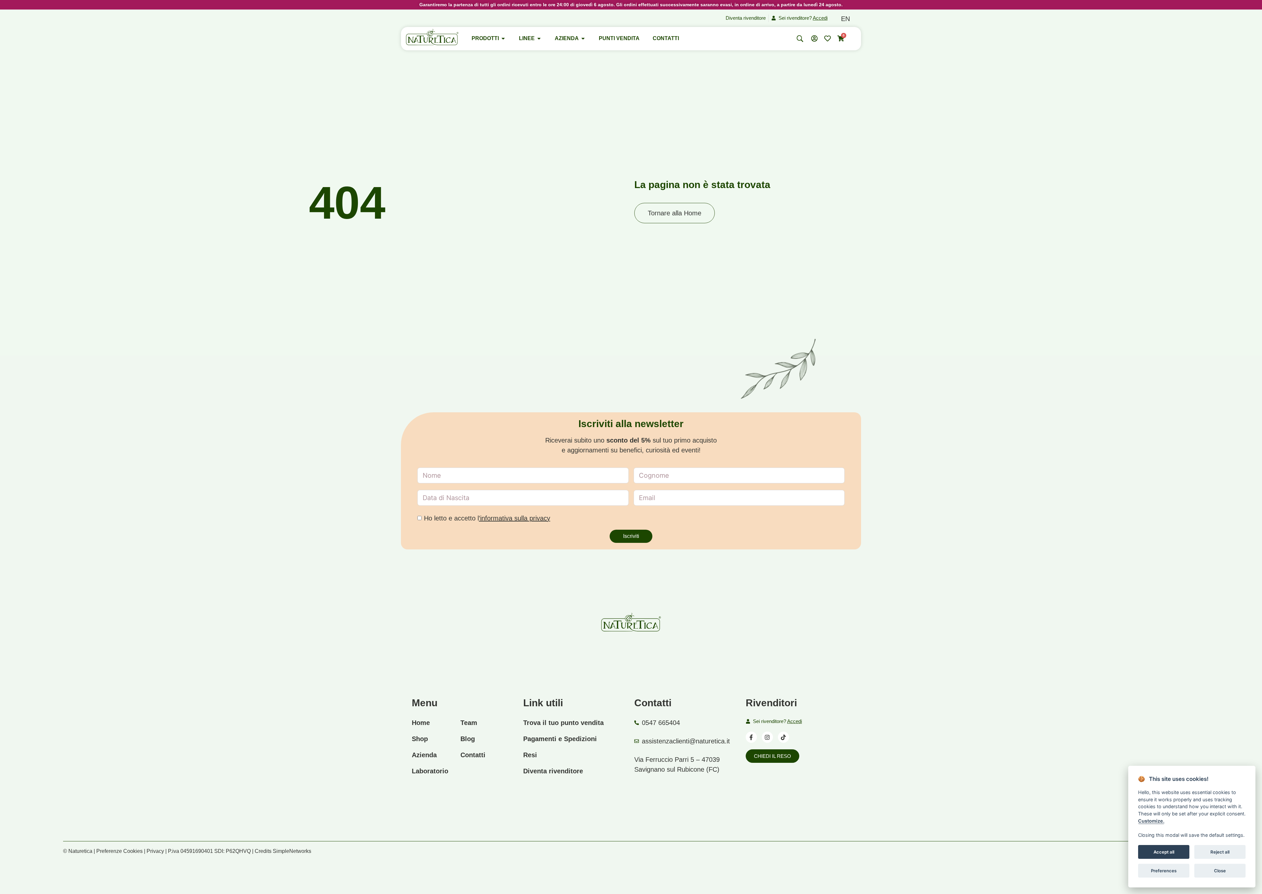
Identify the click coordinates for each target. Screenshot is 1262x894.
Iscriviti (631, 536)
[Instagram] (767, 737)
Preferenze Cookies (119, 851)
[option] (845, 18)
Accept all (1163, 851)
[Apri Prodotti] (503, 38)
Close (1220, 870)
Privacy (155, 851)
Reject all (1219, 851)
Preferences (1164, 870)
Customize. (1151, 820)
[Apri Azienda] (583, 38)
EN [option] (845, 18)
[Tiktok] (783, 737)
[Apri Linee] (539, 38)
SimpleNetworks (292, 851)
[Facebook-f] (751, 737)
